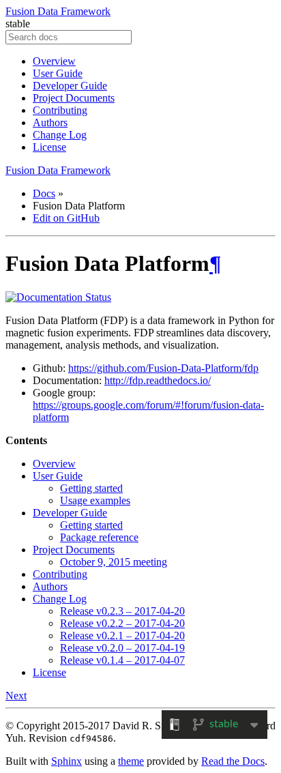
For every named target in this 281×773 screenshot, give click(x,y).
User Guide (58, 73)
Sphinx (66, 761)
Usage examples (95, 500)
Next (16, 695)
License (49, 147)
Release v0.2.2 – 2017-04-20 (122, 623)
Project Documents (74, 98)
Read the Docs (233, 761)
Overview (54, 61)
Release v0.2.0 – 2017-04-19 (122, 648)
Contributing (60, 110)
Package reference (99, 537)
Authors (50, 122)
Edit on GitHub (66, 218)
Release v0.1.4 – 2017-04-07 (122, 660)
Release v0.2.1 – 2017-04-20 (122, 635)
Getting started (91, 488)
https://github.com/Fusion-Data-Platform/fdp (163, 368)
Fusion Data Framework (57, 11)
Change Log (60, 135)
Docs (44, 193)
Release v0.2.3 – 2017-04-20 (122, 611)
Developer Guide (70, 85)
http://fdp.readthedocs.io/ (157, 380)
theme (131, 761)
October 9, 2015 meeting (113, 562)
